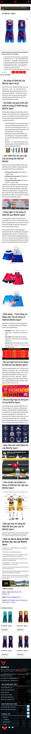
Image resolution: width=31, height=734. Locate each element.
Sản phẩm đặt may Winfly (10, 8)
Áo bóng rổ (18, 8)
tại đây (16, 383)
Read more (4, 629)
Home (2, 8)
